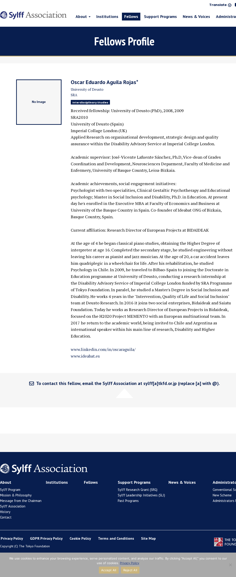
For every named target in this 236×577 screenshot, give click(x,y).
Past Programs (128, 500)
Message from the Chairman (20, 500)
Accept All (108, 570)
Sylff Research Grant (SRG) (137, 489)
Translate (218, 5)
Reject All (130, 570)
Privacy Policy (12, 538)
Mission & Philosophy (16, 495)
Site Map (148, 538)
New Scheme (222, 495)
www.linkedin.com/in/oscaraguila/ (103, 349)
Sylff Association (12, 506)
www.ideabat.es (85, 356)
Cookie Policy (80, 538)
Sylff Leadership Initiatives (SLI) (141, 495)
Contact (6, 517)
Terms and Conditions (116, 538)
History (5, 512)
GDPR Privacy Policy (46, 538)
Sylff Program (10, 489)
